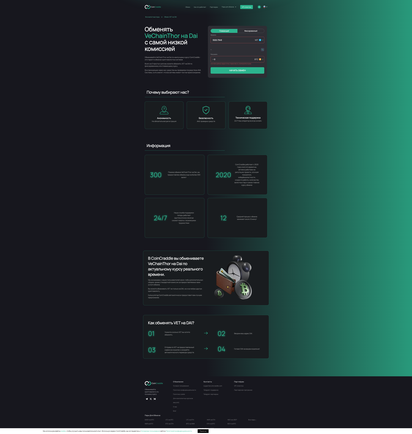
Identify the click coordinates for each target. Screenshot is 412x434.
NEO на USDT (232, 420)
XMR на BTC (149, 424)
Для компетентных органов (183, 398)
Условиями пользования (150, 431)
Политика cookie (179, 394)
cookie (63, 431)
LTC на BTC (169, 420)
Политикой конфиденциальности (179, 431)
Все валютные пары (152, 17)
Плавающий (224, 31)
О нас (175, 407)
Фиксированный (250, 31)
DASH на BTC (149, 420)
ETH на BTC (211, 424)
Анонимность (164, 118)
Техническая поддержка (248, 117)
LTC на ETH (190, 420)
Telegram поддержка (211, 390)
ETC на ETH (169, 424)
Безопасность (206, 118)
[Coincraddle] (154, 7)
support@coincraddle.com (213, 386)
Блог (174, 411)
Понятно (203, 431)
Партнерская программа (243, 390)
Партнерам (214, 7)
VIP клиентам (246, 7)
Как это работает (200, 7)
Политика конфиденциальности (184, 390)
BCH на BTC (232, 424)
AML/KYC (176, 403)
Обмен (187, 7)
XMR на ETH (211, 420)
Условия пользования (181, 386)
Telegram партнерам (211, 394)
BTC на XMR (190, 424)
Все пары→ (252, 420)
